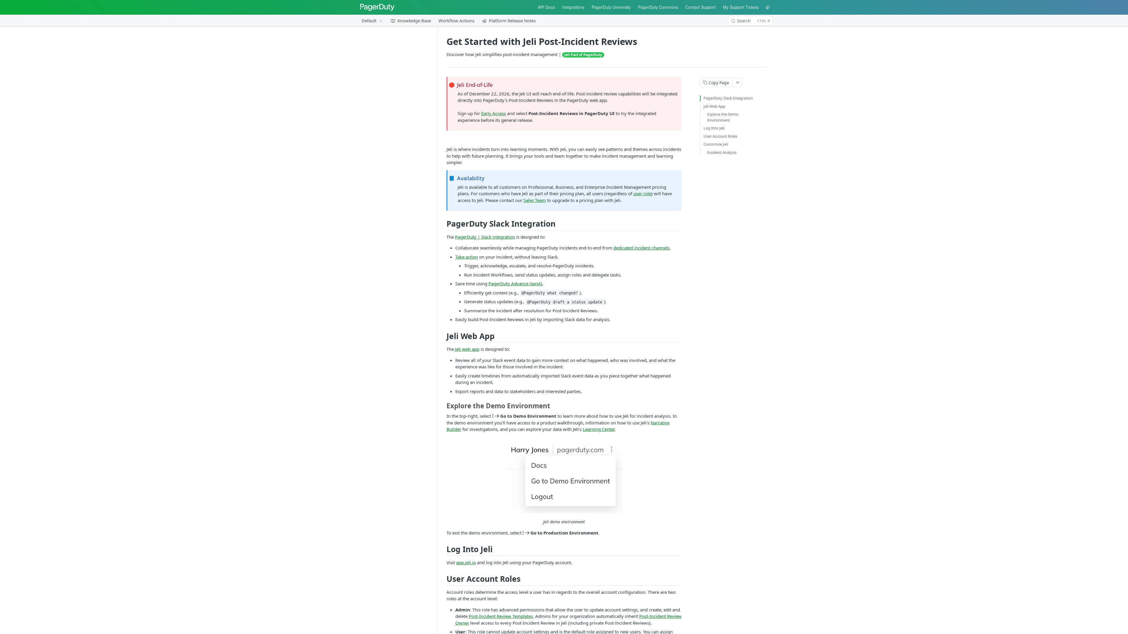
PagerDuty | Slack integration (485, 237)
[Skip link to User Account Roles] (444, 578)
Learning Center (599, 429)
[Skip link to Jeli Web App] (444, 336)
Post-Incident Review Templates (501, 616)
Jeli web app (467, 349)
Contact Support (700, 7)
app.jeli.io (466, 562)
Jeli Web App (714, 106)
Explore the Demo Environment (722, 117)
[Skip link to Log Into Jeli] (444, 549)
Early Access (493, 113)
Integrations (573, 7)
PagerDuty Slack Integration (728, 98)
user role (642, 193)
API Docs (546, 7)
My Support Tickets (741, 7)
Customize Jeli (716, 144)
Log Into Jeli (714, 128)
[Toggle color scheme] (768, 7)
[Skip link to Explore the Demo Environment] (444, 405)
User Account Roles (720, 136)
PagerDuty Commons (658, 7)
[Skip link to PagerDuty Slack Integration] (444, 223)
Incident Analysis (721, 152)
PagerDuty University (611, 7)
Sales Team (534, 200)
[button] (564, 476)
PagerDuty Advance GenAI (515, 283)
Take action (466, 257)
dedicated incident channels (641, 248)
